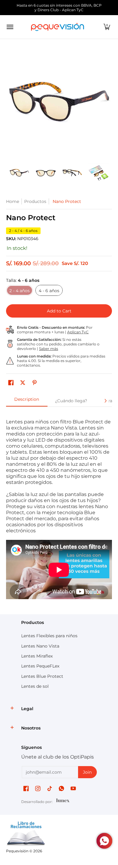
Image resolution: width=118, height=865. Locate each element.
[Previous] (10, 104)
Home (12, 201)
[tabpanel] (59, 509)
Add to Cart (59, 311)
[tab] (27, 401)
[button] (107, 27)
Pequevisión (17, 851)
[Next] (107, 104)
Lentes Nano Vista (40, 646)
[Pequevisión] (57, 27)
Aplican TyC (78, 332)
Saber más (48, 348)
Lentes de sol (35, 686)
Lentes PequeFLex (40, 666)
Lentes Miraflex (37, 656)
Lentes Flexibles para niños (49, 635)
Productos (35, 201)
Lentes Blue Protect (42, 676)
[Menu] (9, 27)
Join (87, 772)
